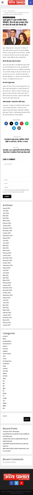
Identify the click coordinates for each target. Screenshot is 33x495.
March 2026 (6, 220)
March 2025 (6, 250)
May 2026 (5, 215)
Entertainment (6, 17)
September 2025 (8, 235)
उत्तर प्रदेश (5, 371)
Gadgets (5, 351)
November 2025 (7, 230)
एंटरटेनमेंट (5, 376)
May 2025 (5, 245)
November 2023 (7, 290)
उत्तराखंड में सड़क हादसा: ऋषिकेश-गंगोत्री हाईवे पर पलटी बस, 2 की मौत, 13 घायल (16, 140)
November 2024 (7, 260)
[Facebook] (12, 483)
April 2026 (6, 218)
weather (5, 368)
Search (5, 416)
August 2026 (6, 208)
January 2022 (7, 315)
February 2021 (7, 322)
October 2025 (7, 233)
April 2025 (6, 248)
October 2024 (7, 263)
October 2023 (7, 292)
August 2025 (6, 238)
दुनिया (11, 17)
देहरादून (4, 393)
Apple (4, 338)
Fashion (5, 346)
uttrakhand (6, 363)
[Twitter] (16, 483)
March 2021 (6, 320)
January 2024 (7, 285)
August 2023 (6, 297)
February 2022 (7, 312)
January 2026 (7, 225)
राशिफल (4, 403)
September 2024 (8, 265)
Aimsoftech (20, 493)
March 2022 (6, 310)
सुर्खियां (4, 406)
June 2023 (6, 302)
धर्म (3, 396)
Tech (4, 356)
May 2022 (5, 305)
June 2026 (6, 213)
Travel (4, 358)
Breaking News (7, 341)
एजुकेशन (5, 373)
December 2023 (7, 287)
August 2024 (6, 268)
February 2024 (7, 283)
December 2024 (7, 258)
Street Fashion (7, 353)
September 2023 (8, 295)
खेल (4, 381)
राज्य (4, 401)
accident (5, 336)
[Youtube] (21, 483)
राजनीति (5, 398)
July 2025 (5, 240)
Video (4, 366)
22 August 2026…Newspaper (11, 431)
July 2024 (5, 270)
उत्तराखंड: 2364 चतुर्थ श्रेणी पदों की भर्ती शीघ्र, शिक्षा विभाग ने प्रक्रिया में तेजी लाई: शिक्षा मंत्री (16, 151)
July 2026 (5, 210)
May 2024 (5, 275)
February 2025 (7, 253)
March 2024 (6, 280)
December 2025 (7, 228)
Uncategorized (7, 361)
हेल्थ (4, 408)
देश (14, 17)
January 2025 (7, 255)
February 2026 (7, 223)
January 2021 (7, 325)
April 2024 (6, 278)
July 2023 (5, 300)
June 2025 (6, 243)
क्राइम (4, 378)
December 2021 (7, 317)
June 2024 (6, 273)
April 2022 (6, 307)
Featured (5, 348)
